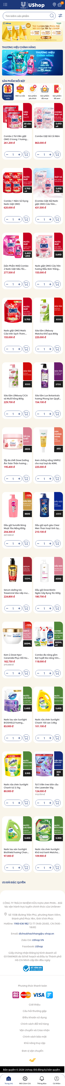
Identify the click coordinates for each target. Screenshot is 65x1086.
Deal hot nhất (8, 96)
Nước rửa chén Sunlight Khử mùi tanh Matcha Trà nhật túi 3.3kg (47, 852)
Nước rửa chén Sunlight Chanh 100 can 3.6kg (47, 721)
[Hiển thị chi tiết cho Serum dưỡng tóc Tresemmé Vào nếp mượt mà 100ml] (17, 572)
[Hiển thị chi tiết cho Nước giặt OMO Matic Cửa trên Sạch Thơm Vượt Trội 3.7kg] (17, 312)
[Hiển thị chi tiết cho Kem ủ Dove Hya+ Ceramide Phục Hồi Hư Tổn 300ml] (17, 636)
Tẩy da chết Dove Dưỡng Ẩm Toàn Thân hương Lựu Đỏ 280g (16, 463)
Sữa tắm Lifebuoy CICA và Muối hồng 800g (16, 397)
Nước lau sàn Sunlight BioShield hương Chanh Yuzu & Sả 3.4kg (16, 852)
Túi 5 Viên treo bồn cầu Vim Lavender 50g (46, 786)
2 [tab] (17, 39)
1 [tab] (21, 73)
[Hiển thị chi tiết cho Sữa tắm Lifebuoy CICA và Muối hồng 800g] (17, 377)
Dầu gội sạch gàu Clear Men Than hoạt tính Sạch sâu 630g (48, 528)
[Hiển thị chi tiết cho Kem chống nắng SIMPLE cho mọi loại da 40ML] (48, 442)
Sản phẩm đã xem (57, 96)
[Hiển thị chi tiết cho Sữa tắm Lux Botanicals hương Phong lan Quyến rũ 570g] (48, 377)
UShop (39, 946)
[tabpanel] (32, 31)
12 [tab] (45, 39)
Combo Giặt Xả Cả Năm (47, 136)
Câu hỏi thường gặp (34, 1010)
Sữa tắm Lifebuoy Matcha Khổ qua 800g (46, 332)
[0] (60, 5)
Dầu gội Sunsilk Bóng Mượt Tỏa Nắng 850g (15, 527)
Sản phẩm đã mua (44, 96)
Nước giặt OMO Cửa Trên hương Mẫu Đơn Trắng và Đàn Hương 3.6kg (48, 268)
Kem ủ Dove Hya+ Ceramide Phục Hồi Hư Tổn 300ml (15, 657)
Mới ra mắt (20, 95)
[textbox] (29, 16)
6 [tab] (28, 39)
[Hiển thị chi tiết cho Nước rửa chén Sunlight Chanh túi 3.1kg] (17, 766)
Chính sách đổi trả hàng (35, 1023)
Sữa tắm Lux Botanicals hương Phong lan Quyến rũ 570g (47, 398)
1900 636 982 (21, 923)
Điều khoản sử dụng (35, 1017)
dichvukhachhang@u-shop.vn (36, 933)
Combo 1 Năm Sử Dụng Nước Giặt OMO (16, 202)
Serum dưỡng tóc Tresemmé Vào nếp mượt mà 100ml (17, 592)
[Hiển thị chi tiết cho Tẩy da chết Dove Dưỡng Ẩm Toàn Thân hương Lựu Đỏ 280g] (17, 442)
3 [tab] (20, 39)
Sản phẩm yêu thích (32, 96)
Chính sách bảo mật (34, 1036)
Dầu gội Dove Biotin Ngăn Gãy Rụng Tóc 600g (47, 591)
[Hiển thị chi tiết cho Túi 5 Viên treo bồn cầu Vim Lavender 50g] (48, 766)
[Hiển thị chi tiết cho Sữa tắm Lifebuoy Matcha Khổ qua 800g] (48, 312)
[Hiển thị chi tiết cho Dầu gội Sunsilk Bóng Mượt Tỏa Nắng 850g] (17, 507)
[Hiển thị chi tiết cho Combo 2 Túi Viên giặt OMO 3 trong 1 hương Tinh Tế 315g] (17, 118)
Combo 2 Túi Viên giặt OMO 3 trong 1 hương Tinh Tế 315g (15, 139)
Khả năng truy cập (34, 1042)
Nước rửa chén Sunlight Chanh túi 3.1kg (16, 786)
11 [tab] (42, 39)
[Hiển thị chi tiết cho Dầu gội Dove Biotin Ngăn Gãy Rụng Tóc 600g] (48, 572)
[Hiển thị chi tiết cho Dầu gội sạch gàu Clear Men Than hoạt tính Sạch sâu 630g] (48, 507)
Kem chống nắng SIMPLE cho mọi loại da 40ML (48, 462)
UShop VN (38, 939)
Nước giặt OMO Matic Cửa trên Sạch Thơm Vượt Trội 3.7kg (15, 333)
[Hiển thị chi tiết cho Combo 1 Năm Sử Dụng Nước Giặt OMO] (17, 183)
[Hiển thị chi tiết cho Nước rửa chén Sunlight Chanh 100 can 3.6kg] (48, 701)
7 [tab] (31, 39)
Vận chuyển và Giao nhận (35, 1030)
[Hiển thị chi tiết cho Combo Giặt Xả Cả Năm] (48, 118)
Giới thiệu (34, 1004)
